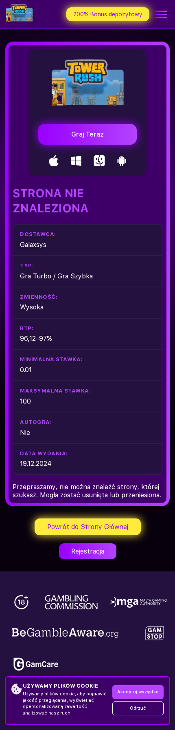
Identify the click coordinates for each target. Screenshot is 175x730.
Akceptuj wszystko (138, 692)
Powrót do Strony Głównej (87, 527)
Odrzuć (138, 708)
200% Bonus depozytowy (107, 14)
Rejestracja (87, 551)
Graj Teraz (87, 134)
